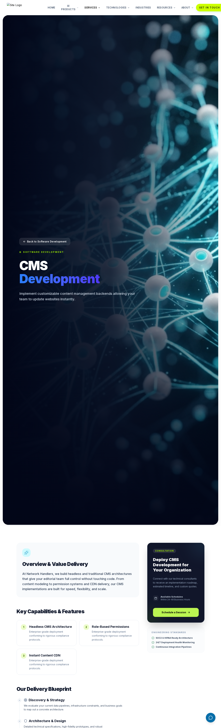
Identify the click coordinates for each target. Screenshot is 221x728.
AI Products (68, 7)
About (185, 7)
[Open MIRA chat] (210, 717)
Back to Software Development (47, 241)
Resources (164, 7)
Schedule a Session (174, 612)
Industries (143, 7)
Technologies (116, 7)
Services (90, 7)
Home (51, 7)
